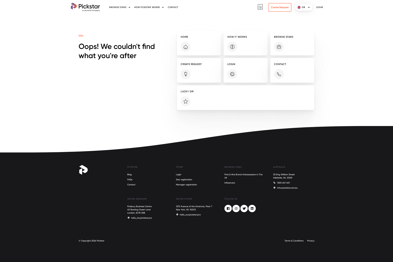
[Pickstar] (85, 7)
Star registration (184, 179)
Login (178, 174)
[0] (260, 7)
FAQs (129, 179)
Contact (173, 7)
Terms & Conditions (294, 240)
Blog (129, 174)
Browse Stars (117, 7)
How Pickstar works (147, 7)
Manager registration (186, 184)
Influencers (229, 183)
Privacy (310, 240)
